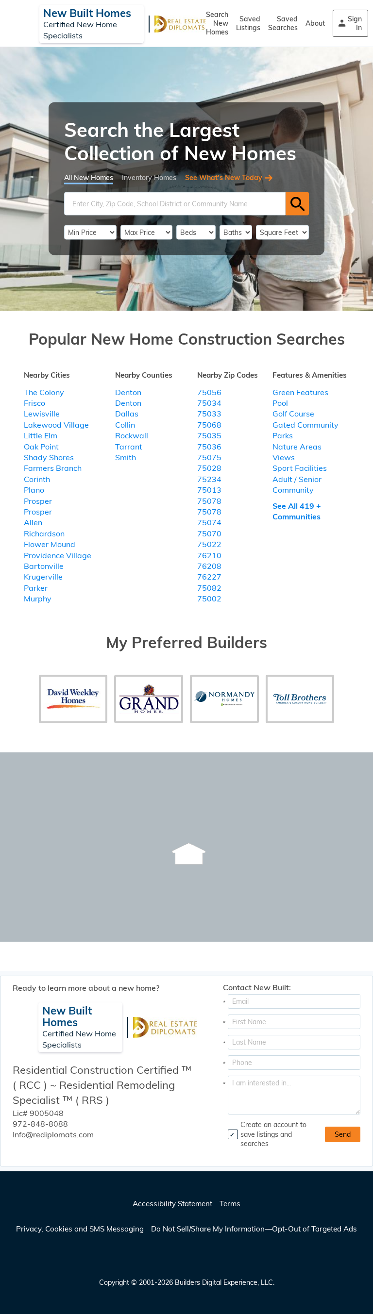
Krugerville (43, 577)
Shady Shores (49, 457)
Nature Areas (297, 446)
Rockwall (131, 435)
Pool (280, 403)
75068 (209, 425)
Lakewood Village (56, 425)
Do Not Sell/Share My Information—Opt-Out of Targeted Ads (254, 1228)
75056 (209, 392)
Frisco (34, 403)
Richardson (44, 533)
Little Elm (40, 435)
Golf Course (293, 413)
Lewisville (42, 413)
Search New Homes (217, 23)
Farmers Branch (53, 468)
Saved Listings (248, 23)
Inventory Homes (149, 177)
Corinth (37, 479)
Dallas (126, 413)
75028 (209, 468)
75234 (209, 479)
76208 (209, 566)
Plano (34, 490)
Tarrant (128, 446)
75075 (209, 457)
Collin (125, 425)
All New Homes (88, 177)
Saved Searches (283, 23)
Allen (33, 522)
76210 (209, 555)
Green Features (300, 392)
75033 (209, 413)
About (315, 23)
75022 (209, 544)
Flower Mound (49, 544)
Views (283, 457)
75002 (209, 598)
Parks (282, 435)
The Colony (44, 392)
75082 (209, 588)
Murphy (37, 598)
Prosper (38, 501)
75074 (209, 522)
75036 (209, 446)
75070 (209, 533)
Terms (230, 1203)
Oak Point (41, 446)
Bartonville (44, 566)
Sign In (355, 23)
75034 (209, 403)
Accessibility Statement (172, 1203)
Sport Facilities (299, 468)
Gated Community (305, 425)
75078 (209, 501)
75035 (209, 435)
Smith (125, 457)
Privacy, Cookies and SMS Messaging (80, 1228)
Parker (36, 588)
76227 (209, 577)
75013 (209, 490)
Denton (128, 392)
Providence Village (57, 555)
